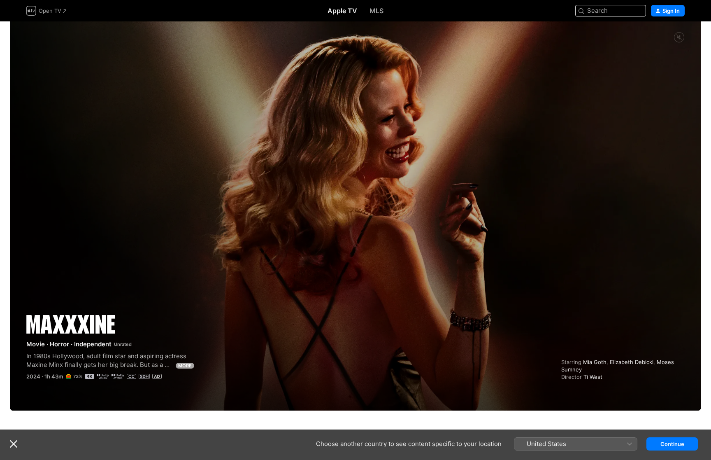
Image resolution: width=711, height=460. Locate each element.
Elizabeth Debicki (631, 362)
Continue (672, 444)
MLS (376, 11)
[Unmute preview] (679, 37)
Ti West (592, 377)
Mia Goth (594, 362)
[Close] (13, 444)
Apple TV (342, 11)
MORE (185, 366)
